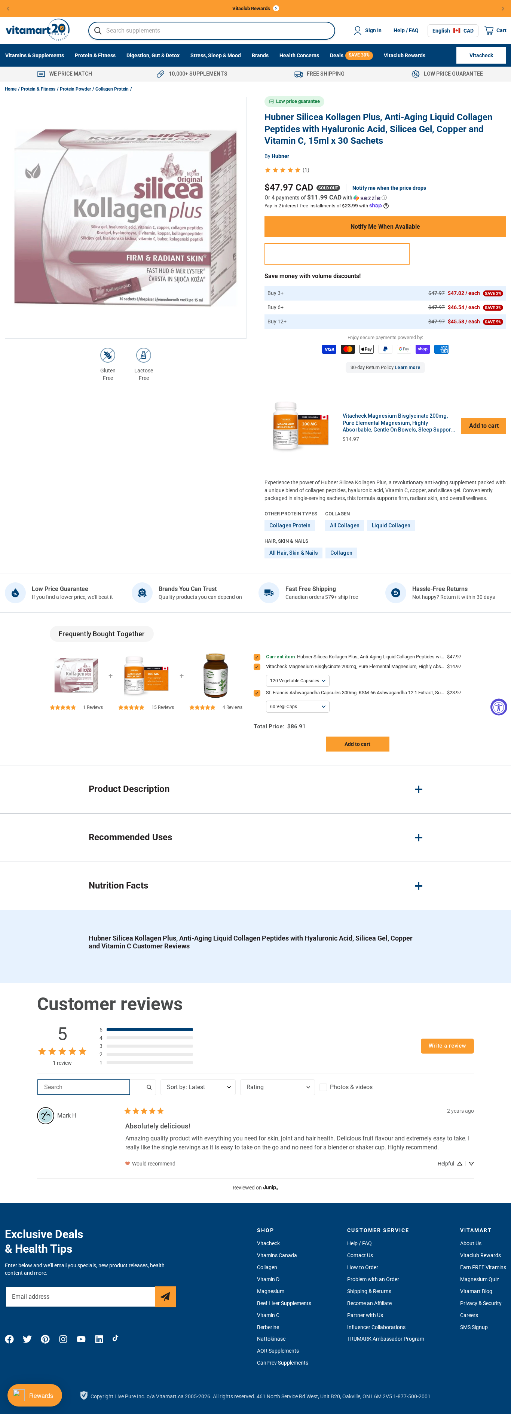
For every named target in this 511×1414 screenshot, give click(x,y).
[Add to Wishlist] (337, 254)
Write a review (447, 1046)
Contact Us (360, 1255)
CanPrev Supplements (282, 1363)
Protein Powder (75, 89)
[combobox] (211, 31)
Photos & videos (351, 1087)
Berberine (268, 1327)
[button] (385, 197)
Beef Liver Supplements (284, 1303)
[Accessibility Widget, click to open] (498, 707)
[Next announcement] (503, 8)
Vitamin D (268, 1279)
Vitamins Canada (277, 1255)
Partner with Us (365, 1315)
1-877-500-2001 (412, 1396)
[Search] (98, 30)
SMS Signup (474, 1327)
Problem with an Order (373, 1279)
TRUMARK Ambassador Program (385, 1339)
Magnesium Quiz (479, 1279)
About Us (470, 1243)
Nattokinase (271, 1339)
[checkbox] (356, 1087)
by (276, 156)
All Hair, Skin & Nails (293, 553)
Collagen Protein (112, 89)
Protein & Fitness (38, 89)
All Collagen (344, 525)
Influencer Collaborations (376, 1327)
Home (10, 89)
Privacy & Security (481, 1303)
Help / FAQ (406, 30)
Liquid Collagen (391, 525)
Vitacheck (268, 1243)
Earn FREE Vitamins (483, 1267)
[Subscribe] (165, 1296)
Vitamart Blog (476, 1291)
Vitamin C (268, 1315)
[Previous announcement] (8, 8)
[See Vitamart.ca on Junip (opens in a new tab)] (270, 1188)
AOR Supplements (278, 1351)
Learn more (407, 367)
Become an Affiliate (369, 1303)
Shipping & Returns (369, 1291)
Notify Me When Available (385, 226)
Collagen (341, 553)
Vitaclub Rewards (480, 1255)
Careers (469, 1315)
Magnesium (270, 1291)
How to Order (362, 1267)
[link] (286, 170)
